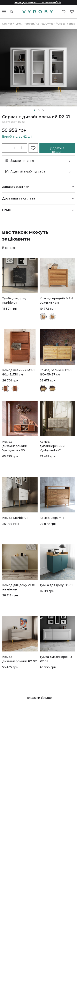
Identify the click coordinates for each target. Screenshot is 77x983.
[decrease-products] (7, 148)
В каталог (9, 248)
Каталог (7, 23)
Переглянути (12, 324)
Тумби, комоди (24, 23)
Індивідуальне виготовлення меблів (38, 2)
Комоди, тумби (45, 23)
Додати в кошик (57, 149)
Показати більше (38, 698)
